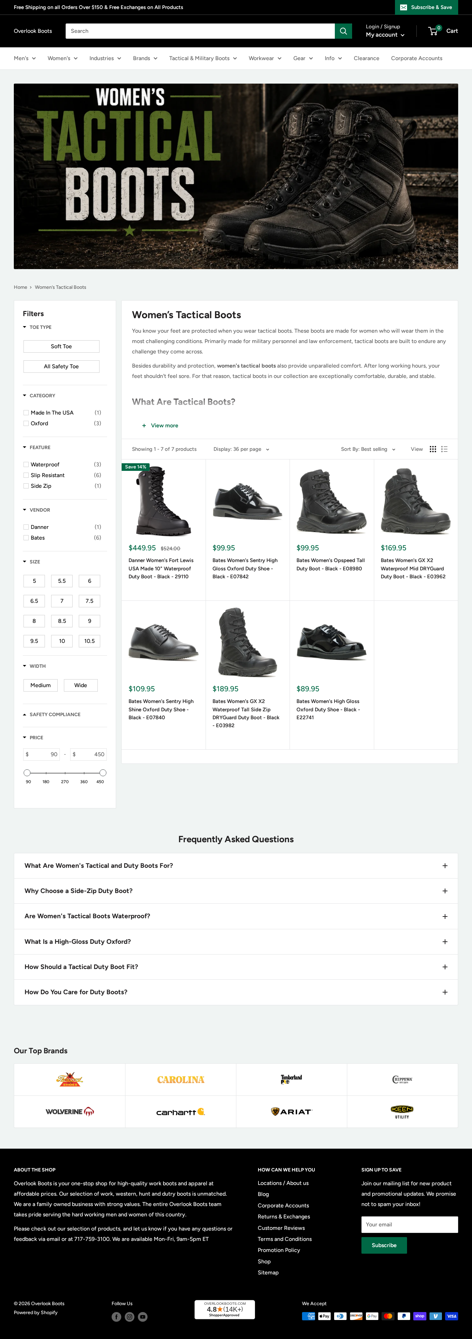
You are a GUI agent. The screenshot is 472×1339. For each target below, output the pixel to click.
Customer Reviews (281, 1228)
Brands (141, 58)
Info (329, 58)
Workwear (261, 58)
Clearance (366, 58)
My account (382, 34)
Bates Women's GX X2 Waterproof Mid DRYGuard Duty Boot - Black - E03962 (413, 568)
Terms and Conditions (285, 1239)
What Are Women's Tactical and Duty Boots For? (99, 866)
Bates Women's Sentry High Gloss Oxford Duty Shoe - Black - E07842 (245, 568)
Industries (101, 58)
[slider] (26, 772)
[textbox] (44, 754)
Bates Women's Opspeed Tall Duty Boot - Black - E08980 (330, 564)
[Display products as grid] (433, 449)
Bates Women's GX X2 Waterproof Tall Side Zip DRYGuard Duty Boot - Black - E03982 (246, 713)
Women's (59, 58)
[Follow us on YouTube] (143, 1317)
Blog (263, 1194)
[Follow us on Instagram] (129, 1317)
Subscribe (384, 1245)
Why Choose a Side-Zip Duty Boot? (79, 891)
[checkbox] (61, 346)
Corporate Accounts (416, 58)
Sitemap (268, 1272)
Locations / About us (283, 1183)
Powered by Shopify (36, 1313)
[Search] (343, 31)
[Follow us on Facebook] (116, 1317)
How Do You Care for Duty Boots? (76, 992)
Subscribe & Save (431, 7)
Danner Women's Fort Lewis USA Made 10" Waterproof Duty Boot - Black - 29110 (161, 568)
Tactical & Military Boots (199, 58)
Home (20, 287)
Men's (21, 58)
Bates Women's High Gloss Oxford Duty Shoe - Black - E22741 (328, 709)
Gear (299, 58)
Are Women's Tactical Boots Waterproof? (87, 916)
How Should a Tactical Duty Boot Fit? (81, 967)
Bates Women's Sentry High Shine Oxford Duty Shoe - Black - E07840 (161, 709)
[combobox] (200, 31)
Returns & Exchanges (284, 1216)
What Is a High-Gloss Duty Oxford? (78, 942)
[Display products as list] (444, 449)
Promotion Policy (279, 1250)
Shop (264, 1261)
